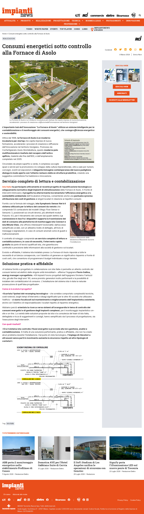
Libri (85, 29)
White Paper (41, 29)
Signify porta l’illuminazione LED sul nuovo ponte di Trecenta (123, 465)
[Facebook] (9, 499)
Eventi (54, 29)
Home (4, 34)
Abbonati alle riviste (20, 494)
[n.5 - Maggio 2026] (134, 76)
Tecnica (76, 20)
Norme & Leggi (93, 20)
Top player (66, 29)
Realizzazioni (43, 20)
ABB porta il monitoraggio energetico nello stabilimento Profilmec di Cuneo (17, 467)
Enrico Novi (137, 55)
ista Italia (6, 187)
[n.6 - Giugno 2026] (121, 76)
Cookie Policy (135, 500)
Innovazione (133, 20)
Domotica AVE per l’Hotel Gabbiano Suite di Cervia (53, 464)
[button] (140, 15)
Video (29, 29)
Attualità (10, 20)
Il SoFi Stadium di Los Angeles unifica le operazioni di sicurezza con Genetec (90, 467)
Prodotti (26, 20)
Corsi (77, 29)
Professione (70, 24)
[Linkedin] (28, 499)
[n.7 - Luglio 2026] (109, 76)
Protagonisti (113, 20)
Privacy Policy (123, 500)
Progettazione (61, 20)
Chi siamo (6, 494)
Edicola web (122, 86)
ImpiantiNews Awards (102, 29)
